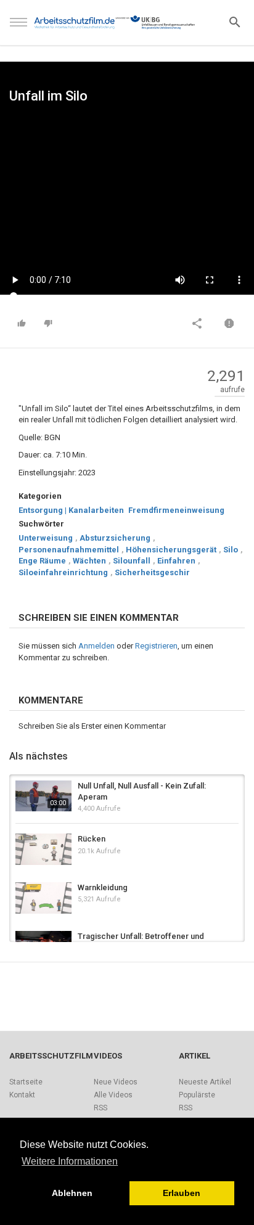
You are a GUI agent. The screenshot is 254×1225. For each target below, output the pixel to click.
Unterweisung (45, 538)
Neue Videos (115, 1082)
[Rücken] (43, 849)
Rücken (91, 838)
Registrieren (156, 645)
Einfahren (176, 560)
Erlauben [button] (181, 1193)
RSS (100, 1108)
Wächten (89, 560)
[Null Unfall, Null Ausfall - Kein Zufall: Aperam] (43, 796)
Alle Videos (113, 1095)
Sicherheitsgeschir (152, 572)
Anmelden (96, 645)
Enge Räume (42, 560)
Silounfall (131, 560)
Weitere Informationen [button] (70, 1161)
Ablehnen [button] (72, 1193)
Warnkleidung (103, 887)
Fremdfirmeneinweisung (176, 510)
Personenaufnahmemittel (68, 549)
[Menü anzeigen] (18, 27)
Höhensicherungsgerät (171, 549)
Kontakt (22, 1095)
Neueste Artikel (205, 1082)
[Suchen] (234, 21)
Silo (230, 549)
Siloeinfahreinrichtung (63, 572)
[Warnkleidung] (43, 898)
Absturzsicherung (115, 538)
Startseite (26, 1082)
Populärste (197, 1095)
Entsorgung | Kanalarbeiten (71, 510)
